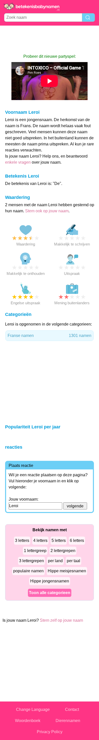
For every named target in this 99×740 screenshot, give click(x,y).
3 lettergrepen (31, 561)
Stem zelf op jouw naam (61, 620)
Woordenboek (27, 720)
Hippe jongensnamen (49, 581)
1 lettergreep (35, 550)
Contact (72, 709)
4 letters (40, 540)
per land (55, 561)
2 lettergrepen (63, 550)
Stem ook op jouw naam (47, 211)
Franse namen (49, 335)
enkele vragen (18, 162)
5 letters (59, 540)
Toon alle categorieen (49, 593)
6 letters (77, 540)
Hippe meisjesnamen (67, 571)
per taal (73, 561)
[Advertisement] (49, 39)
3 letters (22, 540)
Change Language (33, 709)
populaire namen (28, 571)
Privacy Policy (49, 732)
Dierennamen (68, 720)
